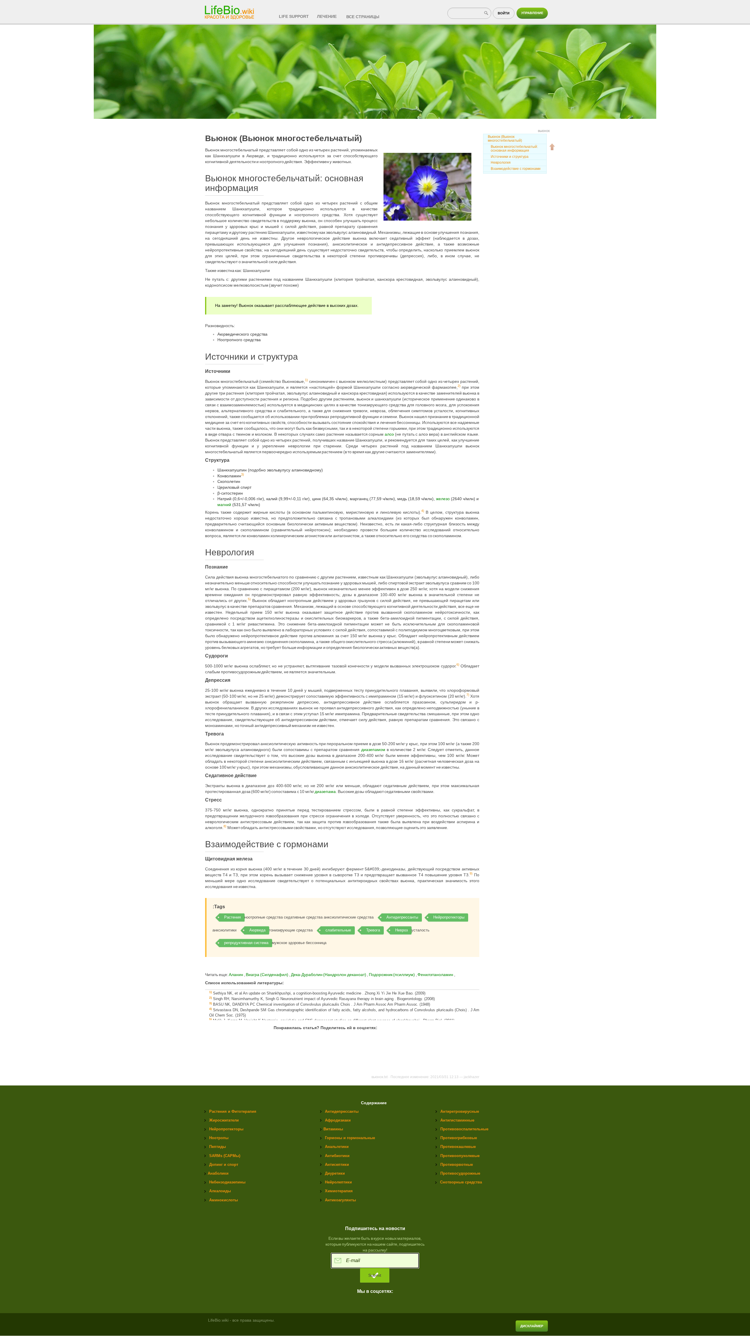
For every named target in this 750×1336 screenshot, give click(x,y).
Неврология (501, 162)
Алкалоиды (220, 1191)
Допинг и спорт (223, 1164)
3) (242, 474)
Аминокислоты (223, 1200)
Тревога (373, 930)
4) (422, 511)
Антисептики (337, 1164)
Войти (503, 13)
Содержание (374, 1103)
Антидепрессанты (402, 917)
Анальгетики (337, 1146)
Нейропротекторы (448, 917)
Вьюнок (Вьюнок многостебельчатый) (505, 139)
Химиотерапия (339, 1191)
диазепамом (373, 749)
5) (249, 599)
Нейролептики (338, 1182)
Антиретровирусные (459, 1111)
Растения (232, 917)
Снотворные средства (461, 1182)
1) (306, 380)
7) (467, 694)
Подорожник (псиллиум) (392, 974)
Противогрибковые (458, 1138)
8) (225, 826)
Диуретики (335, 1173)
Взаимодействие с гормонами (516, 169)
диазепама (325, 791)
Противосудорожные (460, 1173)
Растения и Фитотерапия (232, 1111)
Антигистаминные (457, 1120)
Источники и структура (510, 157)
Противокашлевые (458, 1146)
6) (457, 664)
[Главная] (230, 10)
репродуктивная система (246, 943)
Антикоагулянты (340, 1200)
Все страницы (362, 16)
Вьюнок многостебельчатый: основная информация (514, 149)
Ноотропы (219, 1138)
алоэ (389, 434)
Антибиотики (337, 1156)
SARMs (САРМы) (224, 1156)
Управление (532, 13)
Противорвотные (456, 1164)
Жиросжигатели (224, 1120)
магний (224, 504)
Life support (294, 16)
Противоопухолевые (460, 1156)
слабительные (338, 930)
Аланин (236, 974)
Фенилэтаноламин (435, 974)
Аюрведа (257, 930)
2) (459, 386)
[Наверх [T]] (552, 146)
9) (471, 873)
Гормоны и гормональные (350, 1138)
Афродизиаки (338, 1120)
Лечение (327, 16)
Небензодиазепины (227, 1182)
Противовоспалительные (464, 1129)
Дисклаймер (531, 1326)
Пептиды (217, 1146)
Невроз (401, 930)
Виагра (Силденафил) (267, 974)
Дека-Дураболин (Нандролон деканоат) (329, 974)
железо (443, 498)
